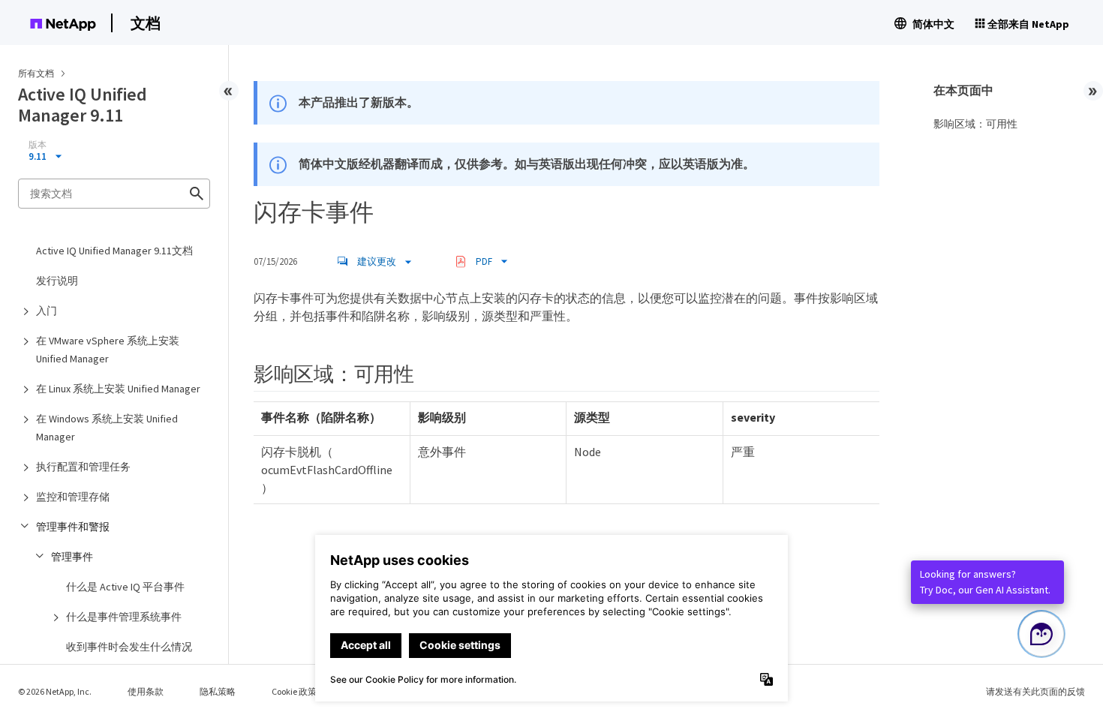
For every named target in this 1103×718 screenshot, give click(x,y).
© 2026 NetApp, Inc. (55, 691)
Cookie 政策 (294, 691)
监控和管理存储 (73, 496)
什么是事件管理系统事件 (124, 616)
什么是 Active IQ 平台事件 (125, 586)
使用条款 (146, 691)
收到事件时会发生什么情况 (129, 646)
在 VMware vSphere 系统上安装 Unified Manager (107, 349)
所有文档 (36, 73)
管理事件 (72, 556)
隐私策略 (218, 691)
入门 (46, 310)
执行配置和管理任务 (83, 466)
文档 (146, 23)
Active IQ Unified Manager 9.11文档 (114, 250)
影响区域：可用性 (975, 124)
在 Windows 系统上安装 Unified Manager (107, 427)
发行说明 (57, 280)
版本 (38, 144)
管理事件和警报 (73, 526)
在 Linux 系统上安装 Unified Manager (118, 388)
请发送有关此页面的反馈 (1035, 691)
